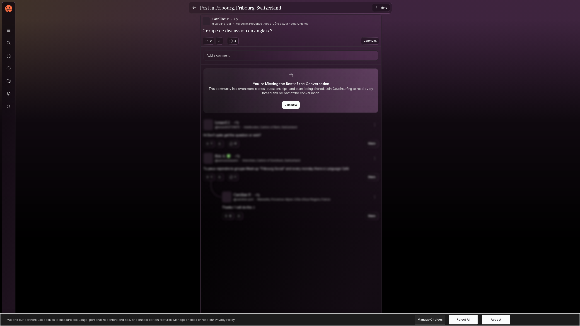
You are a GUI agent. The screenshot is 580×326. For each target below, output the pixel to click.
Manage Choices (430, 319)
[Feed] (8, 55)
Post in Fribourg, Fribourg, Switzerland (240, 8)
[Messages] (8, 68)
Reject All (464, 319)
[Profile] (8, 106)
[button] (8, 81)
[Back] (194, 7)
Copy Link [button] (370, 40)
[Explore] (8, 43)
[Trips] (8, 93)
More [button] (383, 7)
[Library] (8, 30)
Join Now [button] (291, 104)
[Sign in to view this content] (291, 172)
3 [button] (235, 40)
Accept (496, 319)
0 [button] (211, 40)
